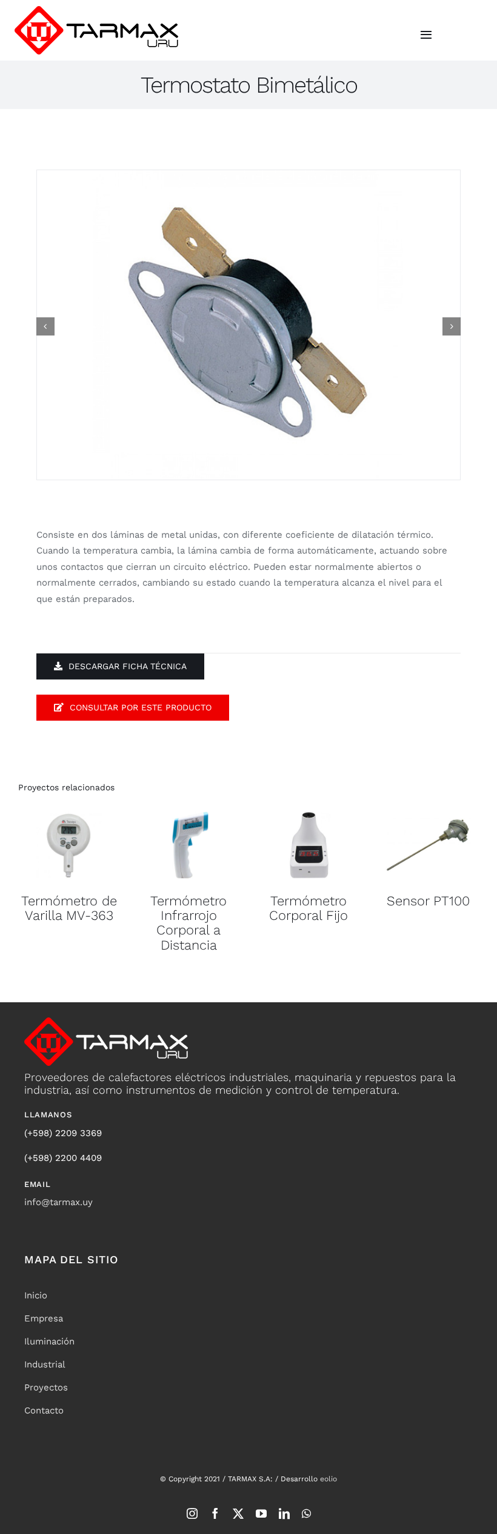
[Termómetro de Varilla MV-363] (69, 845)
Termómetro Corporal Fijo (308, 908)
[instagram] (192, 1513)
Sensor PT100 (428, 900)
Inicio (35, 1295)
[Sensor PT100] (428, 845)
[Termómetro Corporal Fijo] (308, 845)
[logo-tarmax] (96, 10)
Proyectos (46, 1387)
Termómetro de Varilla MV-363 (69, 908)
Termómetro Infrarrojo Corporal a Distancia (188, 923)
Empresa (43, 1318)
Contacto (44, 1410)
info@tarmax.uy (58, 1202)
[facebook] (215, 1513)
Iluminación (49, 1341)
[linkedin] (284, 1513)
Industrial (44, 1364)
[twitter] (238, 1513)
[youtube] (261, 1513)
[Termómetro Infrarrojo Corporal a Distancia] (189, 845)
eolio (328, 1479)
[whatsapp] (306, 1513)
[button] (45, 326)
